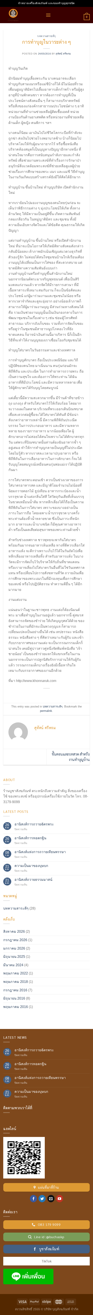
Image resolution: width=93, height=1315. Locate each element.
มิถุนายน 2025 (14, 956)
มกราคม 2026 (14, 948)
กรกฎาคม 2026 (15, 940)
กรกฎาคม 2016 (15, 990)
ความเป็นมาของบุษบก (31, 866)
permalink (46, 710)
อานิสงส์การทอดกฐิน (30, 838)
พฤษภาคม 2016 (15, 1007)
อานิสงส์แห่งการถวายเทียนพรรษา (40, 852)
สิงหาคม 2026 (14, 931)
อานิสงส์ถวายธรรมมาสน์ (33, 879)
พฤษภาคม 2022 (15, 973)
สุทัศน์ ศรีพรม (63, 53)
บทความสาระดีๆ (46, 36)
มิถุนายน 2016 (14, 998)
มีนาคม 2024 (13, 965)
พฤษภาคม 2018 (15, 982)
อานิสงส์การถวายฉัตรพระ (34, 824)
